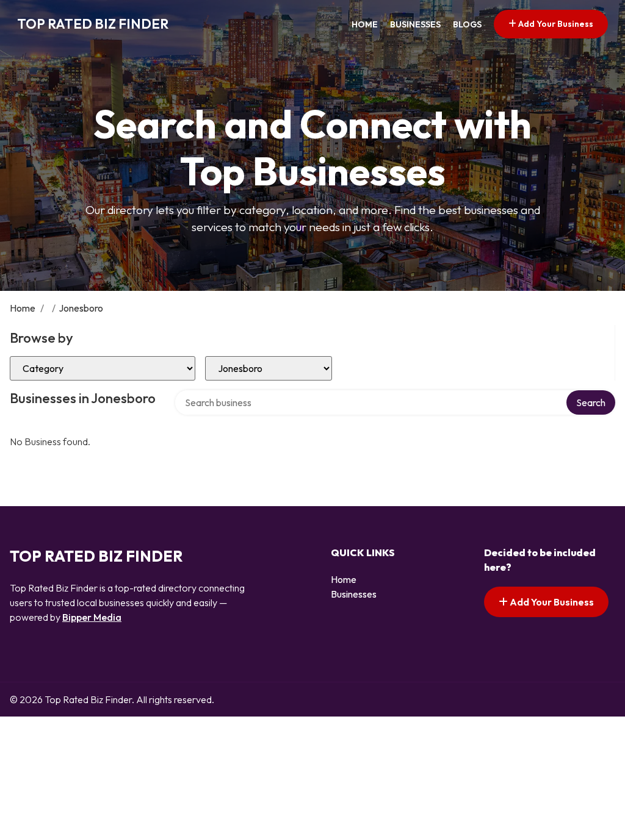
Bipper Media (91, 617)
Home (365, 24)
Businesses (415, 24)
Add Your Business (554, 23)
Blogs (467, 24)
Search (590, 402)
